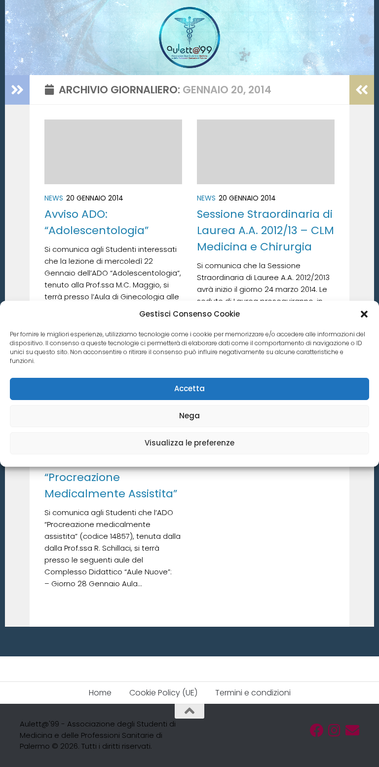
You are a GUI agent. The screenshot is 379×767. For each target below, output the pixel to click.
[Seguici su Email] (352, 730)
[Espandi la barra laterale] (17, 90)
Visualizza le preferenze (189, 443)
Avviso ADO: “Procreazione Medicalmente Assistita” (110, 477)
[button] (364, 314)
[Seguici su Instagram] (334, 730)
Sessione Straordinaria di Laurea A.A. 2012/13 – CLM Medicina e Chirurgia (265, 230)
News (53, 198)
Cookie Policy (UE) (163, 692)
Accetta (189, 388)
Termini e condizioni (253, 692)
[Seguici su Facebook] (317, 730)
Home (100, 692)
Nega (189, 415)
